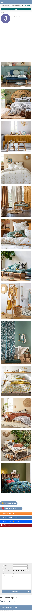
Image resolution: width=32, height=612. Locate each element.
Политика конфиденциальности (9, 607)
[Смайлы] (13, 573)
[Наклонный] (11, 571)
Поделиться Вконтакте (9, 517)
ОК (16, 9)
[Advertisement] (16, 40)
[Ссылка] (6, 573)
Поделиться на (10, 521)
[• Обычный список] (16, 571)
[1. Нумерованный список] (18, 571)
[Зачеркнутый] (13, 571)
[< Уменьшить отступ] (21, 571)
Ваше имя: (4, 565)
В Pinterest (8, 525)
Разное (2, 12)
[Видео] (29, 571)
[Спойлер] (8, 573)
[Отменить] (3, 571)
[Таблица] (3, 573)
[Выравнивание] (11, 573)
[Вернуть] (6, 571)
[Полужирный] (8, 571)
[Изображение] (26, 571)
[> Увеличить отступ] (23, 571)
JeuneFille (14, 15)
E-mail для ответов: (7, 568)
